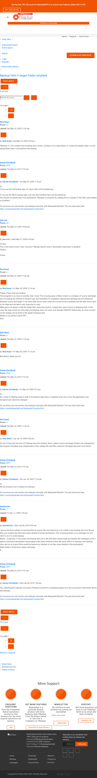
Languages (14, 763)
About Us (51, 756)
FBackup (13, 759)
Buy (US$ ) (11, 10)
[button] (11, 115)
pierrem (3, 220)
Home (12, 756)
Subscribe (61, 723)
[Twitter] (71, 750)
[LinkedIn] (77, 750)
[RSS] (71, 755)
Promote (51, 763)
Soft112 (30, 744)
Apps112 (36, 744)
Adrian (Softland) (7, 162)
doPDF (36, 742)
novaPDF (30, 742)
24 (7, 223)
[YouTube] (65, 755)
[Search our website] (88, 15)
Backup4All (33, 759)
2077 (8, 165)
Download (32, 756)
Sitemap (60, 774)
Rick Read (4, 122)
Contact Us (86, 720)
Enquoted (30, 746)
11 (7, 509)
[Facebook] (65, 750)
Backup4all (31, 739)
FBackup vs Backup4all (39, 727)
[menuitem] (10, 45)
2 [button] (11, 110)
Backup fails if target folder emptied (23, 75)
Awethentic (5, 506)
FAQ (11, 727)
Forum (68, 774)
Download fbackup (80, 55)
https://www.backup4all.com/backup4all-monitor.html (22, 209)
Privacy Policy (34, 763)
